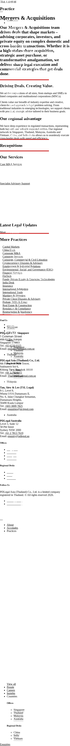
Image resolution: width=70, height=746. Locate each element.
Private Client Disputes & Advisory (27, 129)
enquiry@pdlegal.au (18, 436)
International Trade (18, 111)
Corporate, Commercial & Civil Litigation (30, 51)
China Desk (14, 33)
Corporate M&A (17, 39)
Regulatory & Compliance (22, 147)
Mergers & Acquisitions (21, 123)
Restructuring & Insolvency (23, 153)
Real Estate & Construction (23, 141)
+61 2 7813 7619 (14, 433)
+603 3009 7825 (14, 406)
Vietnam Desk (16, 165)
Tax (10, 159)
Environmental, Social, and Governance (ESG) (33, 69)
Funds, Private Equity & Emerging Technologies (34, 87)
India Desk (14, 93)
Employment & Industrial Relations (27, 63)
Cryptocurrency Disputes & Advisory (28, 57)
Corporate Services (18, 45)
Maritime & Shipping (19, 117)
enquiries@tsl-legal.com (20, 409)
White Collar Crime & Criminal (25, 171)
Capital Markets (16, 27)
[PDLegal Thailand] (13, 7)
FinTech (12, 81)
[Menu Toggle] (1, 11)
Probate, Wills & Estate (20, 135)
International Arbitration (21, 105)
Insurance (13, 99)
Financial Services (18, 75)
